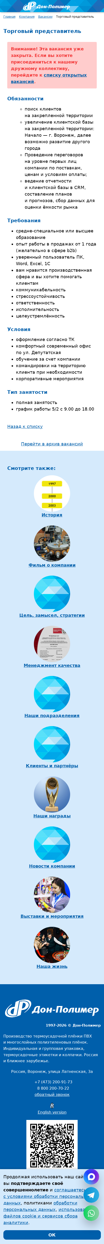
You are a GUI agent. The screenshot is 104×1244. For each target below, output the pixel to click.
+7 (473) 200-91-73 (53, 1082)
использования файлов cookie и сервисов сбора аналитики (48, 1216)
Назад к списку (25, 426)
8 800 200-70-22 (53, 1088)
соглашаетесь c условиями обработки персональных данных (48, 1196)
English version (52, 1112)
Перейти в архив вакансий (52, 443)
